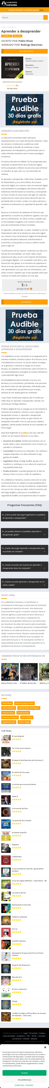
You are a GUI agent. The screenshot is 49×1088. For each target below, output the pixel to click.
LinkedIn (26, 1039)
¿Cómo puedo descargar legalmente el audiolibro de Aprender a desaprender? (24, 516)
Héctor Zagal (24, 722)
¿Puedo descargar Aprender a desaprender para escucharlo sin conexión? (24, 550)
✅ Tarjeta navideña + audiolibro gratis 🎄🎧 (24, 10)
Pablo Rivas (7, 703)
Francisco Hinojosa (10, 717)
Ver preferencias (24, 1080)
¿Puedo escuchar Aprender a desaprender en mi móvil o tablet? (23, 583)
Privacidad (29, 1085)
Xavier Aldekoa (9, 708)
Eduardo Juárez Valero (24, 703)
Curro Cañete (26, 717)
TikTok (34, 1036)
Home (3, 27)
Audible (24, 433)
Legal (25, 1033)
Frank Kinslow (23, 713)
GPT (28, 1036)
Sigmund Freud (9, 722)
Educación (17, 36)
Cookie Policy (19, 1085)
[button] (45, 1047)
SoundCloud (16, 1039)
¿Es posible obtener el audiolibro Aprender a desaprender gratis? (22, 533)
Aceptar (24, 1073)
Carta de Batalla (9, 1036)
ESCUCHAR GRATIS (26, 51)
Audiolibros (11, 27)
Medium (34, 1039)
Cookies (42, 1033)
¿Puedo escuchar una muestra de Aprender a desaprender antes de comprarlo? (22, 566)
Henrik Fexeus (8, 713)
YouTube (41, 1036)
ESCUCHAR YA (26, 302)
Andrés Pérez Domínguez (29, 708)
